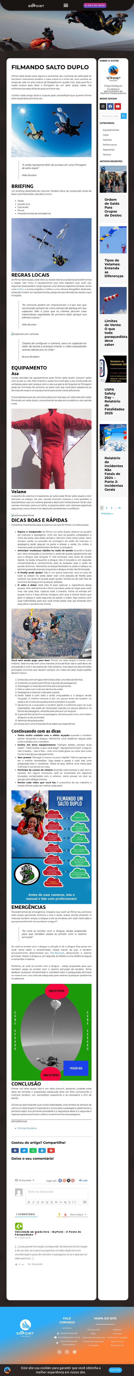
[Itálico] (33, 1202)
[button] (65, 5)
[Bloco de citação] (56, 1202)
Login (85, 1180)
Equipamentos (111, 130)
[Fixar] (42, 1202)
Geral (106, 135)
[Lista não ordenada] (51, 1202)
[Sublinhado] (38, 1202)
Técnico (107, 154)
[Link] (65, 1202)
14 (119, 508)
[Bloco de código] (61, 1202)
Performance (110, 145)
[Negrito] (28, 1202)
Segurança (108, 149)
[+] (74, 1202)
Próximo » (107, 513)
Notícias (107, 140)
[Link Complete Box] (113, 194)
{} (69, 1202)
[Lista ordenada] (47, 1202)
